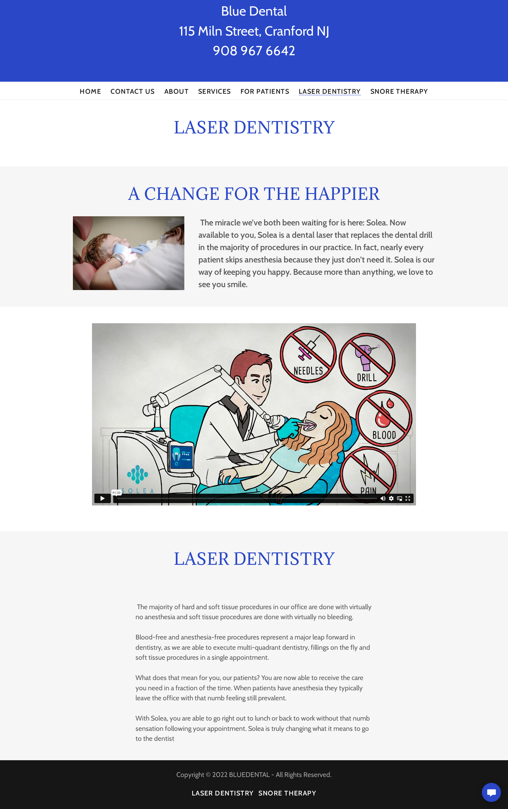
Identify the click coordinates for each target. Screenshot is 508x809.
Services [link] (214, 91)
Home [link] (90, 91)
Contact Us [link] (133, 91)
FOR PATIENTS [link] (264, 91)
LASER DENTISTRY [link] (330, 91)
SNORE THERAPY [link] (399, 91)
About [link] (176, 91)
